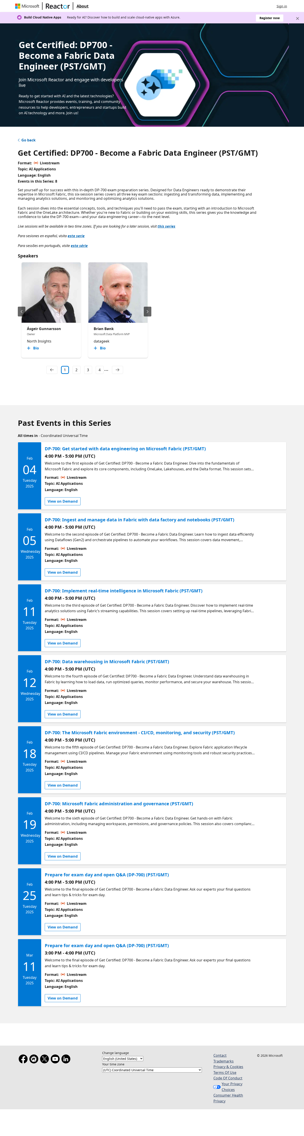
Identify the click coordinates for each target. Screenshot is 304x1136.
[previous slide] (21, 311)
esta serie (76, 235)
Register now (269, 18)
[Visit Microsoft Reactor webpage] (58, 6)
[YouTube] (56, 1059)
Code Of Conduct (227, 1078)
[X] (45, 1059)
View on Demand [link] (63, 501)
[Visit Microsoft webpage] (28, 6)
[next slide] (147, 311)
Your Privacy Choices (232, 1086)
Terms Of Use (224, 1072)
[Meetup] (34, 1059)
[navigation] (51, 370)
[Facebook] (24, 1059)
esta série (79, 245)
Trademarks (223, 1061)
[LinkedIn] (66, 1059)
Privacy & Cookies (228, 1066)
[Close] (297, 18)
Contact (220, 1055)
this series (166, 226)
